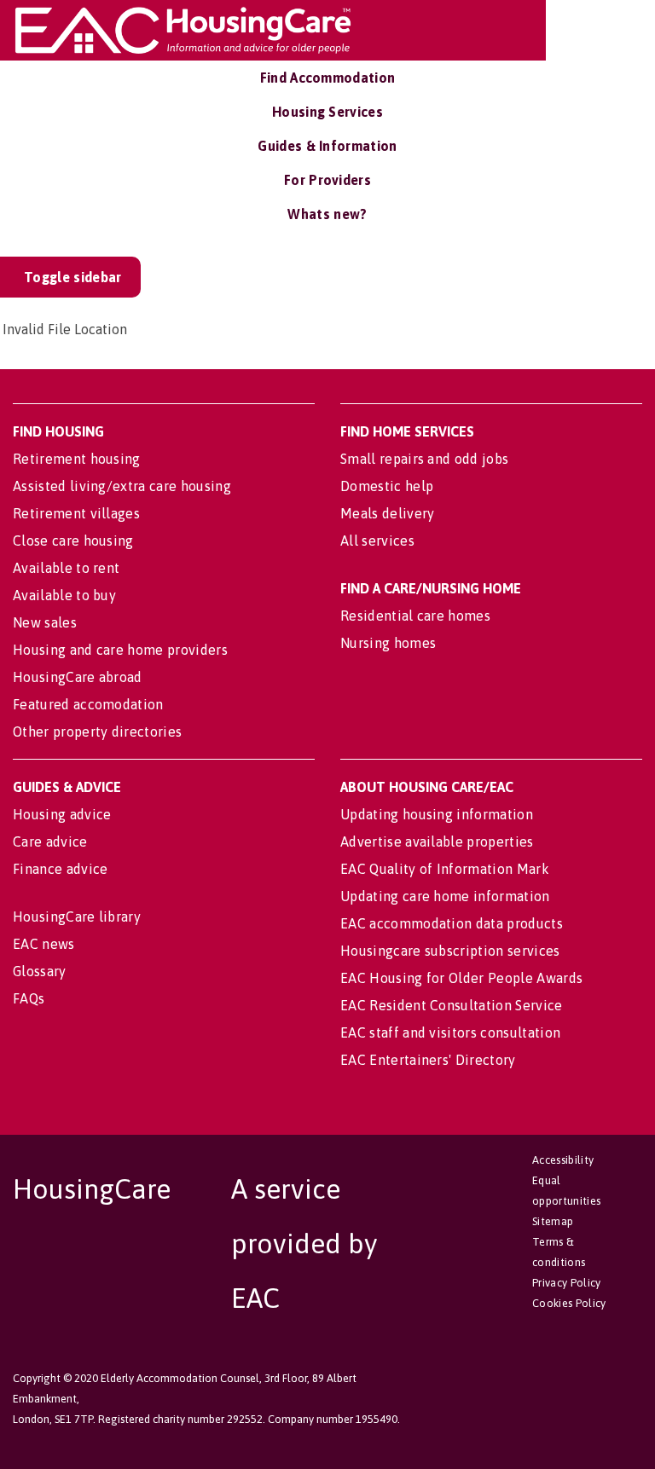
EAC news (44, 943)
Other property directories (97, 731)
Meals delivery (387, 513)
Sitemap (552, 1221)
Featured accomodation (88, 704)
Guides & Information (327, 145)
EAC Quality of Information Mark (444, 868)
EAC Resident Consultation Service (451, 1005)
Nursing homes (388, 643)
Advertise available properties (437, 841)
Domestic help (386, 486)
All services (377, 540)
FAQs (28, 998)
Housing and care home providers (120, 649)
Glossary (40, 971)
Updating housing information (436, 814)
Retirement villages (76, 513)
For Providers (327, 180)
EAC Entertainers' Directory (428, 1059)
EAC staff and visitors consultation (450, 1032)
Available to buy (64, 595)
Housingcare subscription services (450, 950)
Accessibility (563, 1160)
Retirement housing (77, 458)
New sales (45, 622)
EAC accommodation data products (451, 923)
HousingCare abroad (77, 677)
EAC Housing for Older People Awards (461, 978)
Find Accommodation (328, 77)
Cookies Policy (569, 1303)
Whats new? (327, 214)
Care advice (50, 841)
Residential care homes (415, 615)
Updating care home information (445, 896)
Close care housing (73, 540)
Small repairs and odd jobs (424, 458)
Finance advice (60, 868)
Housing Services (327, 111)
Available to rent (66, 567)
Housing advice (62, 814)
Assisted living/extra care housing (122, 486)
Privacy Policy (566, 1282)
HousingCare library (77, 916)
